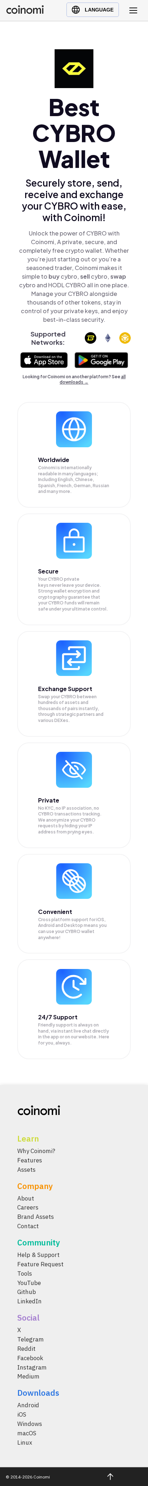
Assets (26, 1170)
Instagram (32, 1367)
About (25, 1198)
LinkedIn (29, 1302)
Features (29, 1160)
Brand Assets (35, 1217)
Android (28, 1405)
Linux (24, 1442)
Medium (28, 1377)
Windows (29, 1424)
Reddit (26, 1349)
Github (26, 1292)
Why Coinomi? (36, 1151)
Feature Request (40, 1264)
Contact (28, 1226)
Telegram (30, 1340)
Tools (24, 1273)
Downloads (38, 1393)
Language (99, 10)
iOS (21, 1415)
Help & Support (38, 1255)
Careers (27, 1208)
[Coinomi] (25, 12)
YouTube (29, 1283)
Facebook (30, 1358)
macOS (26, 1433)
